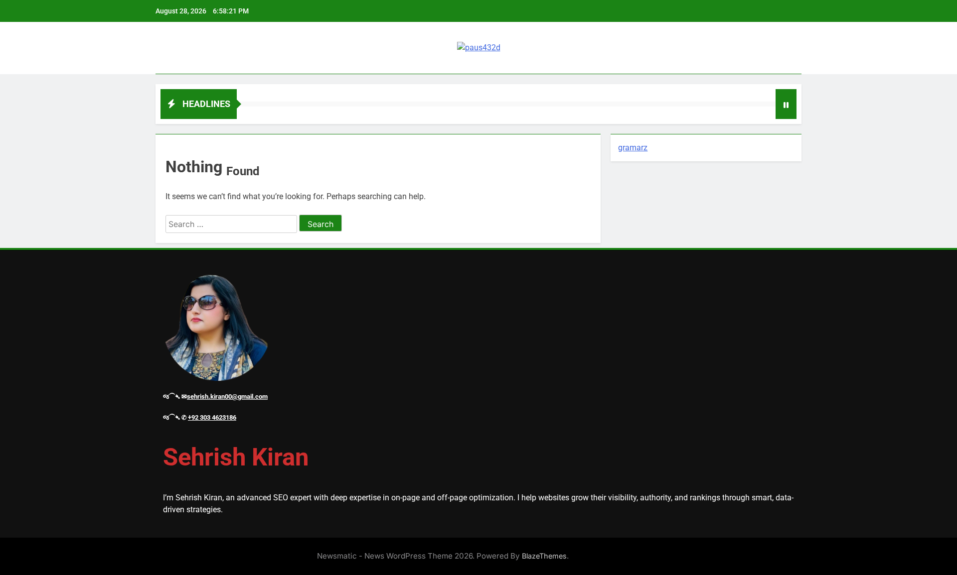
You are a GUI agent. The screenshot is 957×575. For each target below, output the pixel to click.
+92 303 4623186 (212, 417)
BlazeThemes (544, 556)
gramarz (632, 147)
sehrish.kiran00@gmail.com (227, 396)
